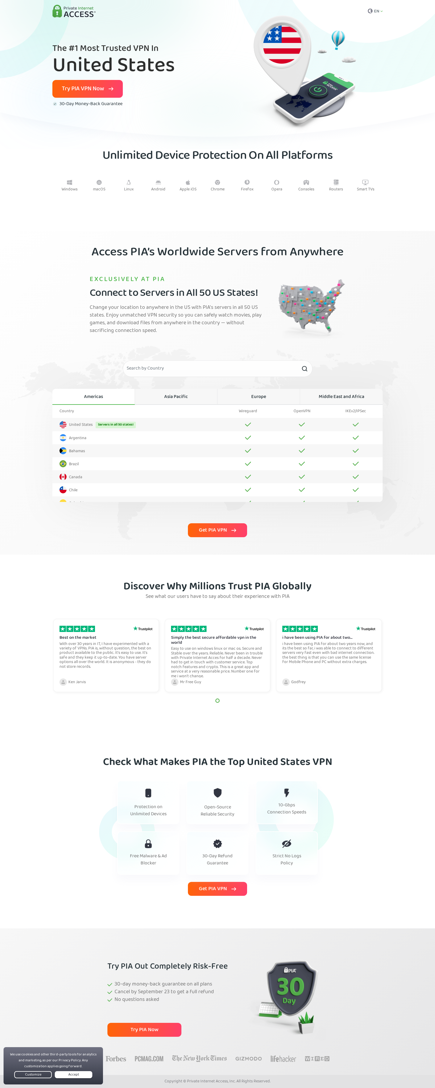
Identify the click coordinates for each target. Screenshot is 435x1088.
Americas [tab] (93, 397)
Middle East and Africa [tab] (341, 397)
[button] (217, 701)
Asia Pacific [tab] (176, 397)
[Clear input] (304, 368)
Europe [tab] (258, 397)
